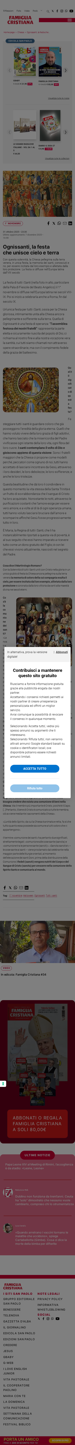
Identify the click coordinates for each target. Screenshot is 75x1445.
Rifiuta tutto (34, 788)
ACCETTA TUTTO (34, 768)
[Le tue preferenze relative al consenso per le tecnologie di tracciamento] (3, 1084)
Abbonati (62, 652)
